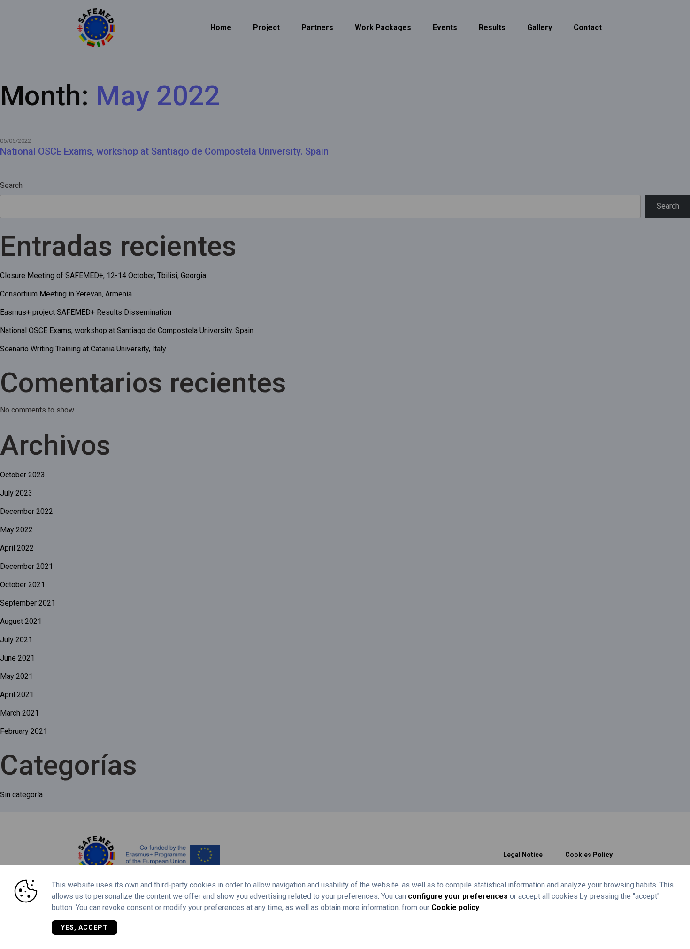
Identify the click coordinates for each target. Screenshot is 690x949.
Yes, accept (84, 927)
